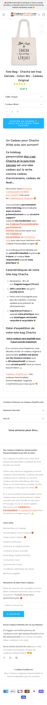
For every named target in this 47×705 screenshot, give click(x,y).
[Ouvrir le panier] (43, 14)
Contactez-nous (11, 560)
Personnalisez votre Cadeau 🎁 (18, 532)
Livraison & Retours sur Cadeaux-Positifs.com (23, 402)
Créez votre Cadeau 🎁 (14, 537)
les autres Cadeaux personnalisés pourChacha (19, 192)
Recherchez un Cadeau (14, 528)
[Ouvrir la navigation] (3, 14)
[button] (20, 84)
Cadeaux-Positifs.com (17, 374)
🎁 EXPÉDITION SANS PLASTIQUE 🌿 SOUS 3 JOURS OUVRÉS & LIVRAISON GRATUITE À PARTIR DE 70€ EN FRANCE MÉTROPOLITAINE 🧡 (23, 5)
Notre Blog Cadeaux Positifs (16, 555)
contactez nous (29, 510)
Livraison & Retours (12, 541)
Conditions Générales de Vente (18, 569)
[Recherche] (39, 14)
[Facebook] (4, 657)
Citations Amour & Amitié (15, 550)
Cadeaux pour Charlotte (21, 198)
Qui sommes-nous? (12, 564)
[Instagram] (10, 657)
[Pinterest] (16, 657)
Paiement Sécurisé (11, 410)
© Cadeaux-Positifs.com (23, 670)
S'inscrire (13, 614)
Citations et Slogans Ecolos (16, 546)
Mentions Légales (11, 573)
